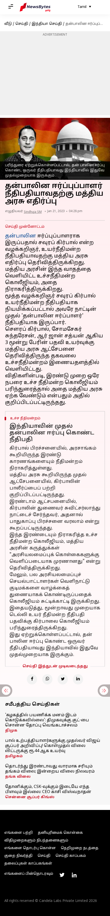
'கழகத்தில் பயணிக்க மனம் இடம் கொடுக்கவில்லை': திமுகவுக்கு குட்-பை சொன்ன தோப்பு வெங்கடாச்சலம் (47, 720)
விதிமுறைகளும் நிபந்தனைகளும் (36, 840)
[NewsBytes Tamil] (35, 7)
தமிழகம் (14, 756)
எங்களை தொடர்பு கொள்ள (30, 848)
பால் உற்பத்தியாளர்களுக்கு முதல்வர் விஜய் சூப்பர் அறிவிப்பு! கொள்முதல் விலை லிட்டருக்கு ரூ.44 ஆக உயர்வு (52, 746)
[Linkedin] (78, 679)
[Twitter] (63, 679)
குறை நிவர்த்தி (18, 856)
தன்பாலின (20, 236)
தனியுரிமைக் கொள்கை (60, 833)
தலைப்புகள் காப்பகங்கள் (28, 863)
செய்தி (21, 24)
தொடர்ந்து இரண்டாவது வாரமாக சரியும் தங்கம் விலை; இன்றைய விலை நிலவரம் (50, 769)
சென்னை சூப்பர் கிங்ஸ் (29, 797)
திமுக (11, 730)
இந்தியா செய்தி (47, 24)
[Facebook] (32, 679)
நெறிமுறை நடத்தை (79, 848)
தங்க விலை (18, 777)
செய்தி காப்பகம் (71, 856)
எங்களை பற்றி (18, 833)
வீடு (8, 24)
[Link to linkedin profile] (74, 875)
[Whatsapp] (47, 679)
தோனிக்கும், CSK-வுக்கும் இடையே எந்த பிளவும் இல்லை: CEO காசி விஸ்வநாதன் (48, 789)
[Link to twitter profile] (62, 875)
